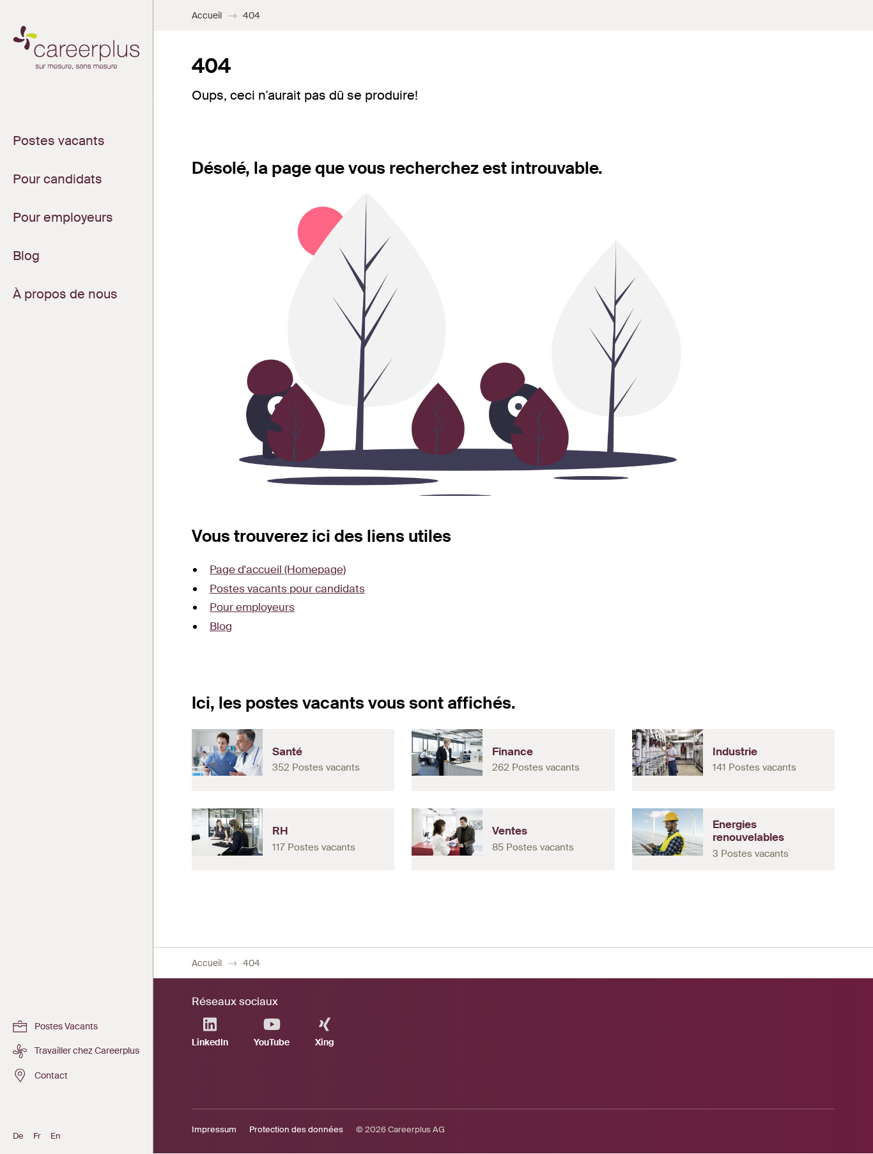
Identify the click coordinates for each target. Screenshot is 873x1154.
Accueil (207, 15)
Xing (324, 1042)
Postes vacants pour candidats (287, 588)
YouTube (272, 1042)
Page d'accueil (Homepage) (278, 569)
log (224, 626)
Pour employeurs (252, 607)
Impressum (214, 1129)
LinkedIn (210, 1042)
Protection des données (296, 1129)
